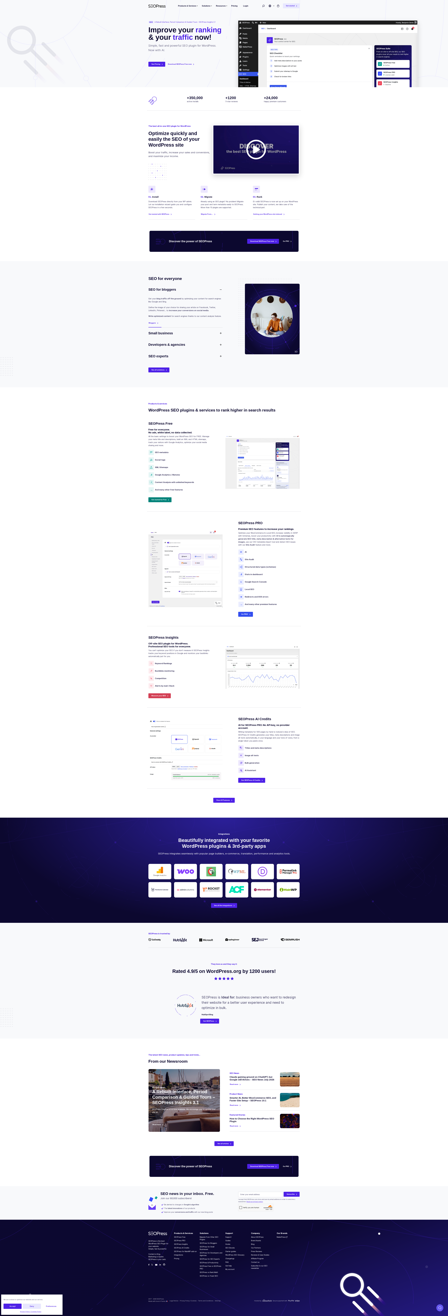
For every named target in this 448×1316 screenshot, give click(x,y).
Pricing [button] (234, 6)
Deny (32, 1306)
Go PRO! (244, 614)
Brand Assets (256, 1241)
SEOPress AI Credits (181, 1248)
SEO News (234, 1073)
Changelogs (229, 1259)
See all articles (223, 1144)
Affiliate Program (257, 1259)
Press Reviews (256, 1251)
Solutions (206, 6)
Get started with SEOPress (159, 214)
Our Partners (256, 1248)
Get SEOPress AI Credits (250, 780)
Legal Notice (174, 1301)
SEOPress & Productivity (209, 1263)
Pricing (176, 1259)
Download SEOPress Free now (180, 64)
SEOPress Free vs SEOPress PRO (210, 1267)
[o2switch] (267, 1301)
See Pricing (155, 64)
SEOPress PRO (179, 1241)
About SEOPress (257, 1237)
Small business (160, 333)
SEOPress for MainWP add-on (185, 1251)
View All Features (223, 800)
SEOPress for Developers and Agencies (211, 1254)
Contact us (255, 1262)
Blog (252, 1244)
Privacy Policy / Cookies (188, 1301)
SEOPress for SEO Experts (210, 1259)
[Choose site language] (269, 6)
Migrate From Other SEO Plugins (209, 1238)
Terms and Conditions (205, 1301)
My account (229, 1269)
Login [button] (245, 6)
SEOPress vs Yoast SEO (209, 1276)
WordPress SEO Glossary (234, 1255)
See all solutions (157, 370)
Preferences (51, 1306)
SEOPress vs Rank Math (209, 1272)
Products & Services (187, 6)
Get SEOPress (208, 1021)
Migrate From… (207, 214)
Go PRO (286, 241)
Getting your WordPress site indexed (267, 214)
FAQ (227, 1262)
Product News (158, 1087)
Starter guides (230, 1251)
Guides (228, 1241)
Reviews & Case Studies (260, 1255)
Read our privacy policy (255, 1202)
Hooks (227, 1244)
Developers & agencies (166, 345)
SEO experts (158, 356)
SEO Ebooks (230, 1248)
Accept (13, 1306)
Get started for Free (159, 500)
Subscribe (291, 1194)
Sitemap (218, 1301)
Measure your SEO (158, 696)
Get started (290, 6)
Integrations (178, 1255)
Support (228, 1237)
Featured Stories (237, 1115)
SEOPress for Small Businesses (207, 1248)
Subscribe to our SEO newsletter (259, 1267)
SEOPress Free (179, 1237)
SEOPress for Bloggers (208, 1243)
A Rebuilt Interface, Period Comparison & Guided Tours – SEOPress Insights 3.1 (185, 22)
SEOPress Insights (181, 1244)
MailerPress (281, 1237)
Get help (228, 1266)
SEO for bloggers (162, 289)
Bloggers (152, 323)
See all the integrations (223, 905)
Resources (221, 6)
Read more (156, 1124)
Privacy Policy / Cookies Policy (30, 1311)
